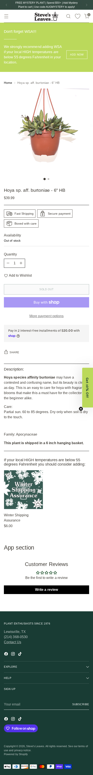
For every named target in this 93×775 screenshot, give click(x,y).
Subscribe (80, 704)
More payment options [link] (46, 316)
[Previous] (6, 5)
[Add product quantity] (21, 263)
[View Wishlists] (77, 16)
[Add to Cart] (38, 504)
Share (14, 352)
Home (8, 82)
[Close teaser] (81, 409)
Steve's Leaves (35, 746)
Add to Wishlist (20, 275)
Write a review (46, 589)
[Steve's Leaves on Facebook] (6, 655)
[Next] (86, 5)
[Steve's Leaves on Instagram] (13, 655)
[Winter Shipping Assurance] (23, 489)
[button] (87, 387)
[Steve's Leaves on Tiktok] (20, 655)
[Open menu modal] (6, 16)
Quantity (10, 254)
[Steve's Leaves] (46, 16)
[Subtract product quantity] (8, 263)
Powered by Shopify (16, 754)
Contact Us (12, 642)
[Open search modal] (68, 16)
